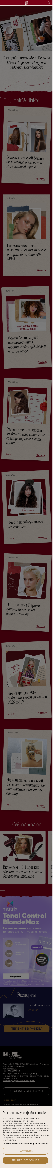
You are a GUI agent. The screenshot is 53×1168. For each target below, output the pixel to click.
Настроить (24, 1151)
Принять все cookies (24, 1160)
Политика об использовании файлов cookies (21, 1142)
